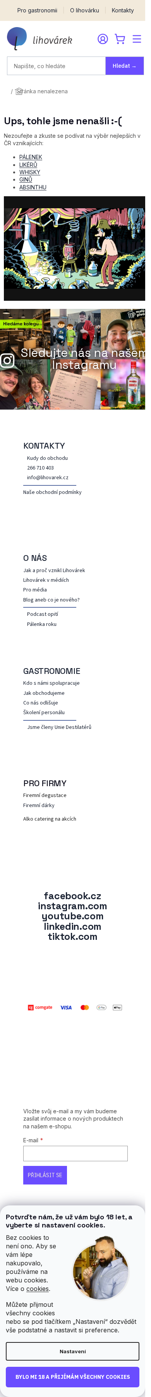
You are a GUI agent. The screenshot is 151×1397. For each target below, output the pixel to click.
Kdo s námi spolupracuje (51, 683)
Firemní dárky (39, 806)
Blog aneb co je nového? (51, 600)
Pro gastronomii (37, 10)
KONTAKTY (44, 445)
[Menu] (136, 38)
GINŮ (25, 179)
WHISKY (29, 172)
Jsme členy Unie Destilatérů (59, 727)
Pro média (35, 590)
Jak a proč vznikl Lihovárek (54, 571)
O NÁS (35, 557)
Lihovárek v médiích (46, 580)
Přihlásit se (45, 1175)
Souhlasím (72, 1377)
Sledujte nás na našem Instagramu (84, 358)
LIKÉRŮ (28, 164)
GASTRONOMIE (51, 670)
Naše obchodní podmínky (52, 492)
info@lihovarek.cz (48, 478)
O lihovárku (84, 10)
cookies (37, 1288)
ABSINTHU (32, 187)
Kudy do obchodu (47, 458)
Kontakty (123, 10)
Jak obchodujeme (44, 693)
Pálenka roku (42, 624)
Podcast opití (42, 614)
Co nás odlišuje (40, 703)
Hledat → (125, 65)
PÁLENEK (30, 157)
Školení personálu (44, 713)
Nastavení (73, 1351)
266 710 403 (40, 468)
